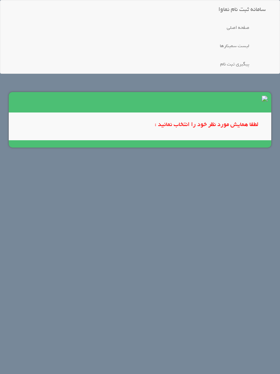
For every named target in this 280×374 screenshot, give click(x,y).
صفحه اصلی (238, 27)
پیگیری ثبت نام (234, 64)
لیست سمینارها (234, 46)
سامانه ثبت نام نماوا (242, 9)
